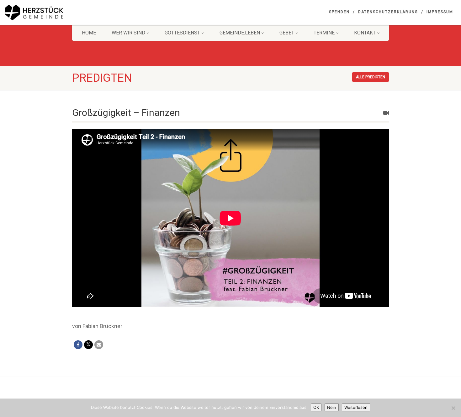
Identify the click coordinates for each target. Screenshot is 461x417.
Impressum (440, 12)
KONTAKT (365, 33)
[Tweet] (88, 344)
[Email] (98, 344)
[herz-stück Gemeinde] (77, 12)
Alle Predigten (370, 77)
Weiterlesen (356, 407)
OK (316, 407)
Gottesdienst (182, 33)
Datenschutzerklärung (388, 12)
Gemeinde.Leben (240, 33)
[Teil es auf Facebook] (78, 344)
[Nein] (453, 408)
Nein (331, 407)
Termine (324, 33)
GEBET (286, 33)
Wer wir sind (128, 33)
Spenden (339, 12)
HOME (89, 33)
